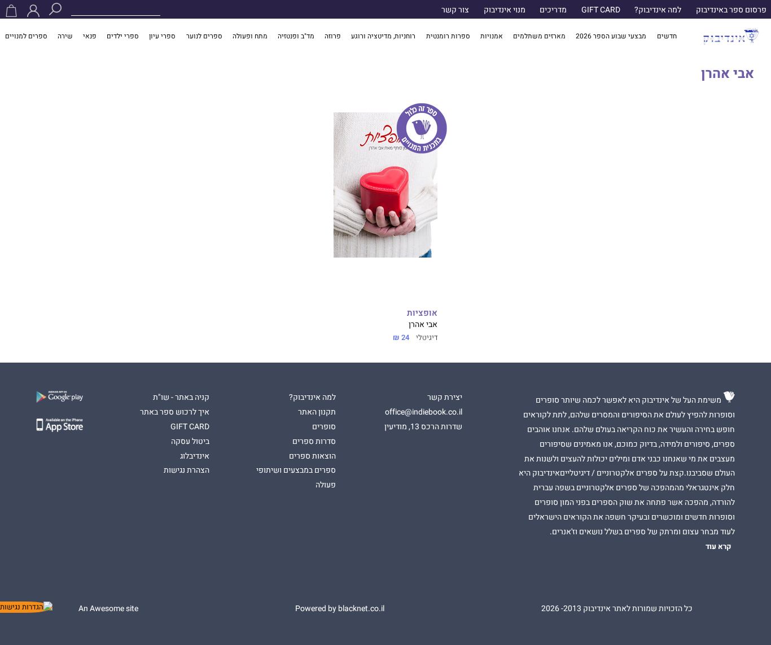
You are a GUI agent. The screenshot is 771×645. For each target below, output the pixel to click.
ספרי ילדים (123, 36)
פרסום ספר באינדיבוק (731, 10)
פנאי (90, 36)
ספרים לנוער (204, 36)
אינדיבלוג (194, 456)
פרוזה (333, 36)
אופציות (422, 313)
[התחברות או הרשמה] (33, 11)
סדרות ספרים (314, 441)
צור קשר (455, 10)
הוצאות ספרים (312, 456)
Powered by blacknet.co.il (339, 609)
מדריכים (553, 10)
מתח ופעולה (250, 36)
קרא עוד (718, 546)
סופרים (324, 427)
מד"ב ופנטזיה (296, 36)
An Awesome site (108, 609)
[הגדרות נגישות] (26, 607)
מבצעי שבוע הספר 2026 (611, 36)
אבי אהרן (423, 324)
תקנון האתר (317, 412)
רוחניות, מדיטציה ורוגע (383, 36)
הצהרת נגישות (186, 470)
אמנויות (491, 36)
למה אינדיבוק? (657, 10)
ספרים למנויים (26, 36)
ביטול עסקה (190, 441)
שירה (65, 36)
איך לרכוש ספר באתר (174, 412)
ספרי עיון (162, 36)
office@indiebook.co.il (423, 412)
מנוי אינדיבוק (504, 10)
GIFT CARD (600, 10)
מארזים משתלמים (539, 36)
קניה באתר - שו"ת (181, 397)
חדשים (667, 36)
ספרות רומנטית (448, 36)
